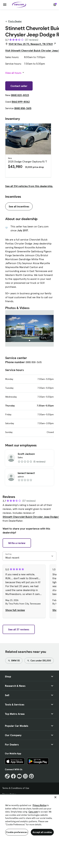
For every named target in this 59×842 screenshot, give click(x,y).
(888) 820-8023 (20, 95)
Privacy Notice (39, 805)
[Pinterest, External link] (31, 776)
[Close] (55, 797)
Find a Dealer (15, 21)
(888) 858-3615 (22, 108)
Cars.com (33, 811)
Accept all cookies (42, 832)
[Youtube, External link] (19, 776)
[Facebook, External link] (13, 776)
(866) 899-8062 (21, 101)
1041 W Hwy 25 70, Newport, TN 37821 (31, 44)
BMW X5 (15, 660)
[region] (29, 818)
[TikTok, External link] (7, 776)
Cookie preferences (16, 832)
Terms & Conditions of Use (15, 788)
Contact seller (18, 86)
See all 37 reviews (18, 629)
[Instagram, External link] (25, 776)
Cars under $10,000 (40, 660)
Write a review (16, 543)
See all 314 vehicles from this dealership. (29, 186)
